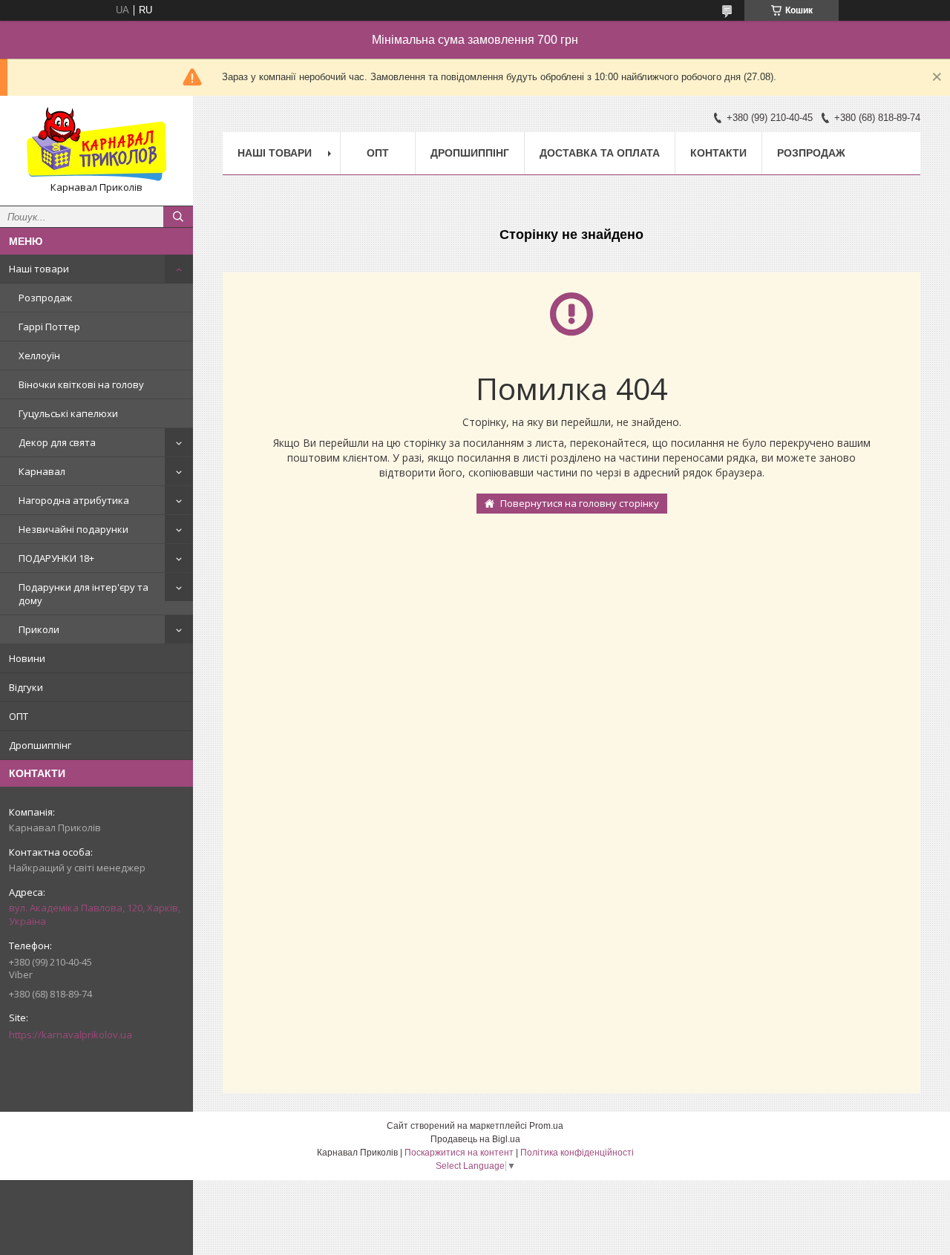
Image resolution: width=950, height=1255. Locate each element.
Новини (27, 658)
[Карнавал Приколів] (96, 144)
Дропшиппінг (40, 745)
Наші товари (39, 268)
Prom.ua (546, 1126)
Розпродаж (45, 297)
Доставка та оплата (600, 153)
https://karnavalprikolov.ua (70, 1034)
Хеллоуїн (39, 355)
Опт (378, 153)
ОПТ (18, 716)
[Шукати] (178, 217)
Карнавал (42, 471)
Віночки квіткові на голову (81, 384)
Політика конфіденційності (577, 1152)
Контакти (718, 153)
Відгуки (26, 687)
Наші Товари (275, 153)
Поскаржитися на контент (459, 1152)
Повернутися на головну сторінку (579, 503)
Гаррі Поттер (49, 326)
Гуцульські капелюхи (68, 413)
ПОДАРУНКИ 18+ (56, 558)
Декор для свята (57, 442)
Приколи (39, 629)
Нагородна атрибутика (74, 500)
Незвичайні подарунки (73, 529)
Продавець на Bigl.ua (475, 1139)
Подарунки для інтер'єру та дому (83, 593)
